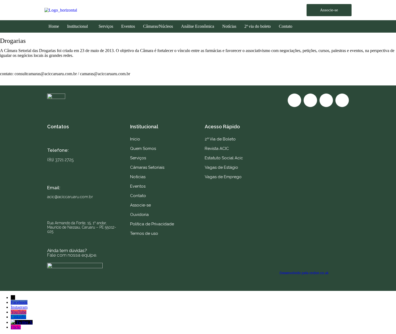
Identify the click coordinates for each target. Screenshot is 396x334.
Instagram (19, 307)
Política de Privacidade (152, 224)
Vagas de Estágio (221, 167)
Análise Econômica (197, 26)
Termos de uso (144, 233)
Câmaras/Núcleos (158, 26)
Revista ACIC (217, 148)
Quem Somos (143, 148)
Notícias (229, 26)
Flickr (16, 327)
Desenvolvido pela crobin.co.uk (304, 273)
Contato (285, 26)
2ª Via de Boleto (220, 139)
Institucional (77, 26)
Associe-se (140, 205)
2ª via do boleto (257, 26)
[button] (79, 26)
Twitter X (24, 322)
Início (135, 139)
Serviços (106, 26)
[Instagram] (310, 100)
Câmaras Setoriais (147, 167)
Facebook (19, 302)
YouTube (18, 312)
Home (53, 26)
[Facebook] (294, 100)
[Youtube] (326, 100)
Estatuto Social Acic (224, 158)
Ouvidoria (139, 214)
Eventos (128, 26)
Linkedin (18, 317)
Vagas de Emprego (223, 176)
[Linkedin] (342, 100)
